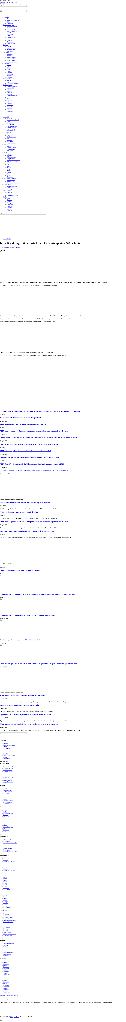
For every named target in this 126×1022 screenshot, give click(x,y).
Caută (1, 4)
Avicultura (10, 75)
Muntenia (9, 108)
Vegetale (5, 45)
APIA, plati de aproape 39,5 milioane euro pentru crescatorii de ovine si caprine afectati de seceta (34, 431)
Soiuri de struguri (11, 57)
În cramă (5, 915)
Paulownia (10, 42)
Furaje (5, 788)
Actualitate (6, 17)
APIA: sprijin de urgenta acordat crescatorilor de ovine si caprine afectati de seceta (29, 444)
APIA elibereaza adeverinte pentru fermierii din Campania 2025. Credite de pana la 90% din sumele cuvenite (38, 437)
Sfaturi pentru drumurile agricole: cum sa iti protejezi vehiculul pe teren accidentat (29, 724)
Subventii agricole (12, 26)
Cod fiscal (9, 89)
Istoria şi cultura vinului (9, 920)
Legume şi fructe (8, 790)
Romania (9, 18)
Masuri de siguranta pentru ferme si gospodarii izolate (19, 512)
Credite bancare (11, 29)
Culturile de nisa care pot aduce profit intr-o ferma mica (19, 705)
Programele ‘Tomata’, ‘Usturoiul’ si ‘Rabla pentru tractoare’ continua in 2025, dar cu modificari (34, 471)
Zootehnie (6, 63)
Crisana (9, 102)
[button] (63, 114)
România (17, 247)
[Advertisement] (51, 267)
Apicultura (10, 34)
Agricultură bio (7, 791)
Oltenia (9, 109)
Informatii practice (12, 62)
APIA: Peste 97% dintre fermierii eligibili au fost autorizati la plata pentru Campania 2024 (32, 464)
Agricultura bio (11, 49)
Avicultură (6, 888)
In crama (9, 55)
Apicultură (6, 886)
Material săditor (7, 840)
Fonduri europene (11, 28)
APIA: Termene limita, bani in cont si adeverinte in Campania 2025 (23, 424)
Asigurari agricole (12, 31)
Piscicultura (10, 77)
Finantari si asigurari (8, 25)
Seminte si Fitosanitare (9, 78)
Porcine (9, 71)
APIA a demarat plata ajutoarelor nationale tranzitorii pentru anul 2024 (25, 451)
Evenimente (10, 23)
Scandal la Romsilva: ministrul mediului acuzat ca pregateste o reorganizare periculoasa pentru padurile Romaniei (40, 411)
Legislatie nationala (12, 86)
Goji (8, 38)
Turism (5, 97)
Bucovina (9, 100)
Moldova (9, 106)
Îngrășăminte (6, 841)
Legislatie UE (10, 88)
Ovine (8, 69)
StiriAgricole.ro (14, 1017)
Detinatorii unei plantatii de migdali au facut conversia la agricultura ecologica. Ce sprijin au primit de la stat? (38, 664)
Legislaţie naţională (8, 943)
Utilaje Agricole (7, 91)
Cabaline (9, 72)
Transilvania (10, 111)
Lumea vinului (11, 58)
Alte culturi (10, 51)
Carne (8, 66)
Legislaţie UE (7, 945)
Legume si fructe (11, 48)
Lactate (9, 65)
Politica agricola (7, 85)
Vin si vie (6, 52)
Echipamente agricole (13, 95)
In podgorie (10, 54)
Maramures (10, 105)
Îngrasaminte (10, 82)
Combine (9, 94)
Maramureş (6, 968)
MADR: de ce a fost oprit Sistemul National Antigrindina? (20, 418)
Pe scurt (12, 247)
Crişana (5, 965)
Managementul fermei (13, 20)
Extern (8, 22)
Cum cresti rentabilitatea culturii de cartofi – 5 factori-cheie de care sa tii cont (27, 531)
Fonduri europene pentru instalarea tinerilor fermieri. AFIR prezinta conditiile (27, 615)
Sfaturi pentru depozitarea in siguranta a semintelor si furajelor (22, 695)
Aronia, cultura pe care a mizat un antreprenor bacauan (20, 570)
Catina (8, 35)
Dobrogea (9, 103)
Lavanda (9, 40)
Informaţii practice (8, 922)
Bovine (9, 68)
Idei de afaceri (7, 32)
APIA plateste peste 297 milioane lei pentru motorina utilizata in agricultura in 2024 (29, 457)
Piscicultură (6, 889)
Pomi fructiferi (11, 43)
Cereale (9, 46)
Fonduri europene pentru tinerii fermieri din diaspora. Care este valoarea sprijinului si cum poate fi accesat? (38, 594)
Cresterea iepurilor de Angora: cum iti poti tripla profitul (20, 640)
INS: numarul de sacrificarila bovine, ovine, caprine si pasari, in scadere (25, 502)
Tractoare (9, 92)
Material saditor (11, 80)
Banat (8, 98)
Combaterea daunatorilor (13, 83)
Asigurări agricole (8, 771)
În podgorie (6, 914)
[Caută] (20, 4)
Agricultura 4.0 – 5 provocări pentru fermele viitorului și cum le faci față (25, 714)
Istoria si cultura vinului (13, 60)
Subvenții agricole (8, 767)
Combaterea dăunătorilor (10, 843)
